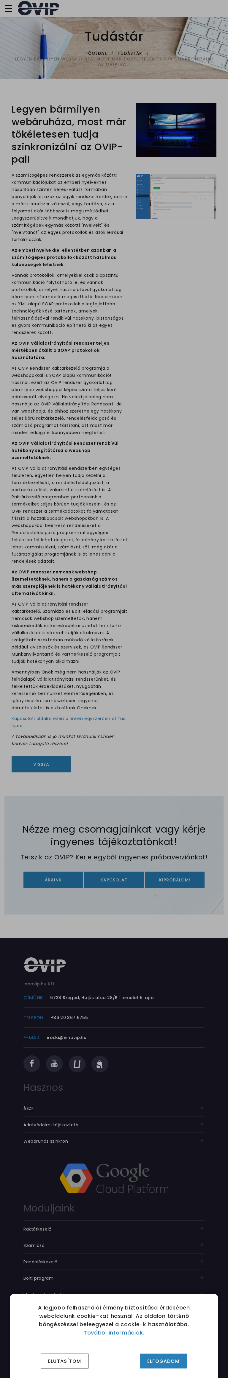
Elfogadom (163, 1361)
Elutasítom (64, 1361)
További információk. (114, 1332)
